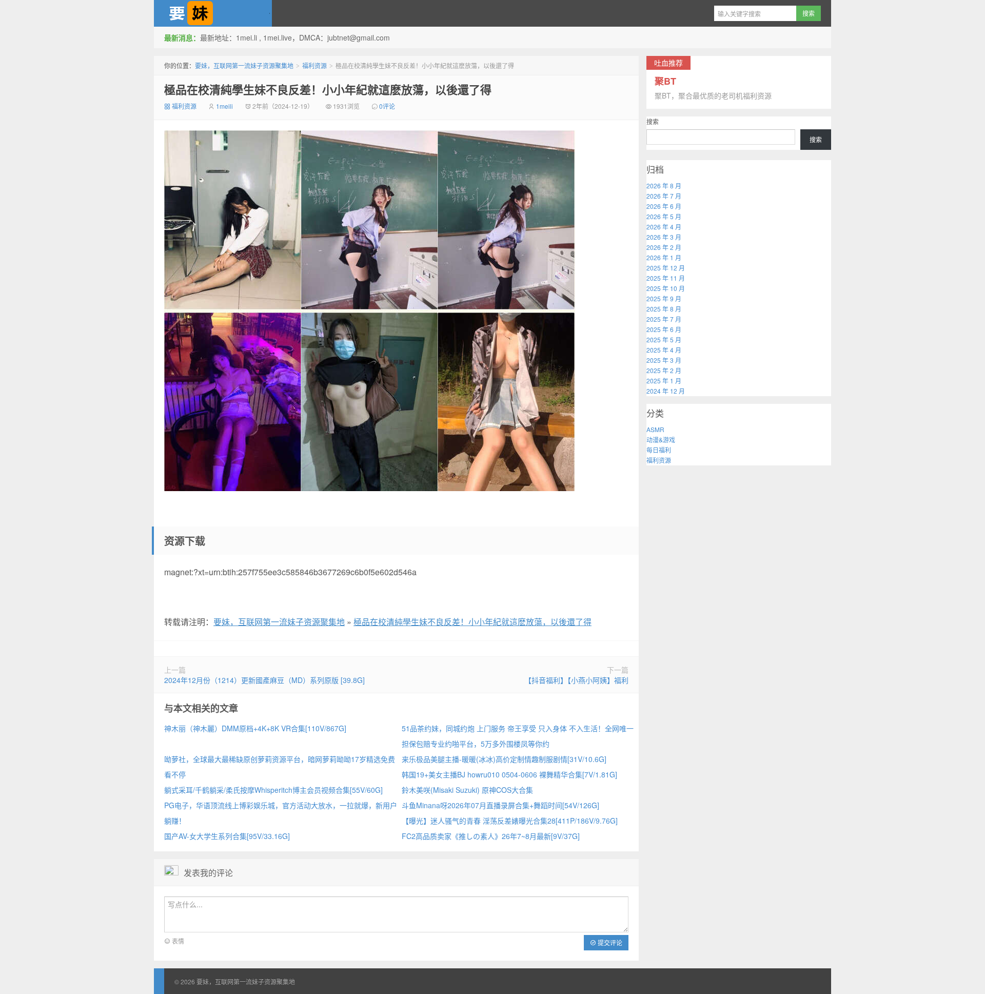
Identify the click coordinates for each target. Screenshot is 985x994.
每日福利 (658, 449)
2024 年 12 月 (665, 390)
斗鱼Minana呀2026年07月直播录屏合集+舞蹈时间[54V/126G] (500, 805)
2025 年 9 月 (663, 298)
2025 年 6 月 (663, 329)
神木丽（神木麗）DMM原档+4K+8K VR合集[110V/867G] (255, 728)
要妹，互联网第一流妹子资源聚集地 (213, 13)
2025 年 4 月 (663, 349)
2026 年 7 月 (663, 195)
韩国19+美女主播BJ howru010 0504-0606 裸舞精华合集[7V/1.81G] (509, 774)
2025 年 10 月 (665, 288)
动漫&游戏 (660, 439)
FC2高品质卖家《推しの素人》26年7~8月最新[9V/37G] (491, 836)
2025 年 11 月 (665, 278)
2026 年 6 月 (663, 206)
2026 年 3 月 (663, 236)
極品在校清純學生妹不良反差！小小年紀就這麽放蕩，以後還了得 (327, 89)
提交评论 (609, 942)
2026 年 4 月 (663, 226)
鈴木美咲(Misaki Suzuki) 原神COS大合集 (467, 790)
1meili (224, 106)
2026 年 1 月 (663, 257)
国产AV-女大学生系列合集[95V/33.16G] (227, 836)
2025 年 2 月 (663, 370)
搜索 (652, 121)
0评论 (387, 106)
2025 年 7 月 (663, 319)
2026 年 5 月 (663, 216)
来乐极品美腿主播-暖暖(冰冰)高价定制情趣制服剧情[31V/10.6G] (504, 759)
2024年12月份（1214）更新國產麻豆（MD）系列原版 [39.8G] (264, 680)
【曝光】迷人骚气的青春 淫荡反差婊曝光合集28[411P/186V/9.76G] (510, 820)
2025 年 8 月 (663, 308)
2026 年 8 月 (663, 185)
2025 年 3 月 (663, 360)
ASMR (655, 429)
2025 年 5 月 (663, 339)
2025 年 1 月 (663, 380)
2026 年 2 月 (663, 247)
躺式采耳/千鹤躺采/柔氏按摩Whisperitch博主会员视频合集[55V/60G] (273, 790)
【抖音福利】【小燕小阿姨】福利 (576, 680)
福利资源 (314, 65)
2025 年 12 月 (665, 267)
